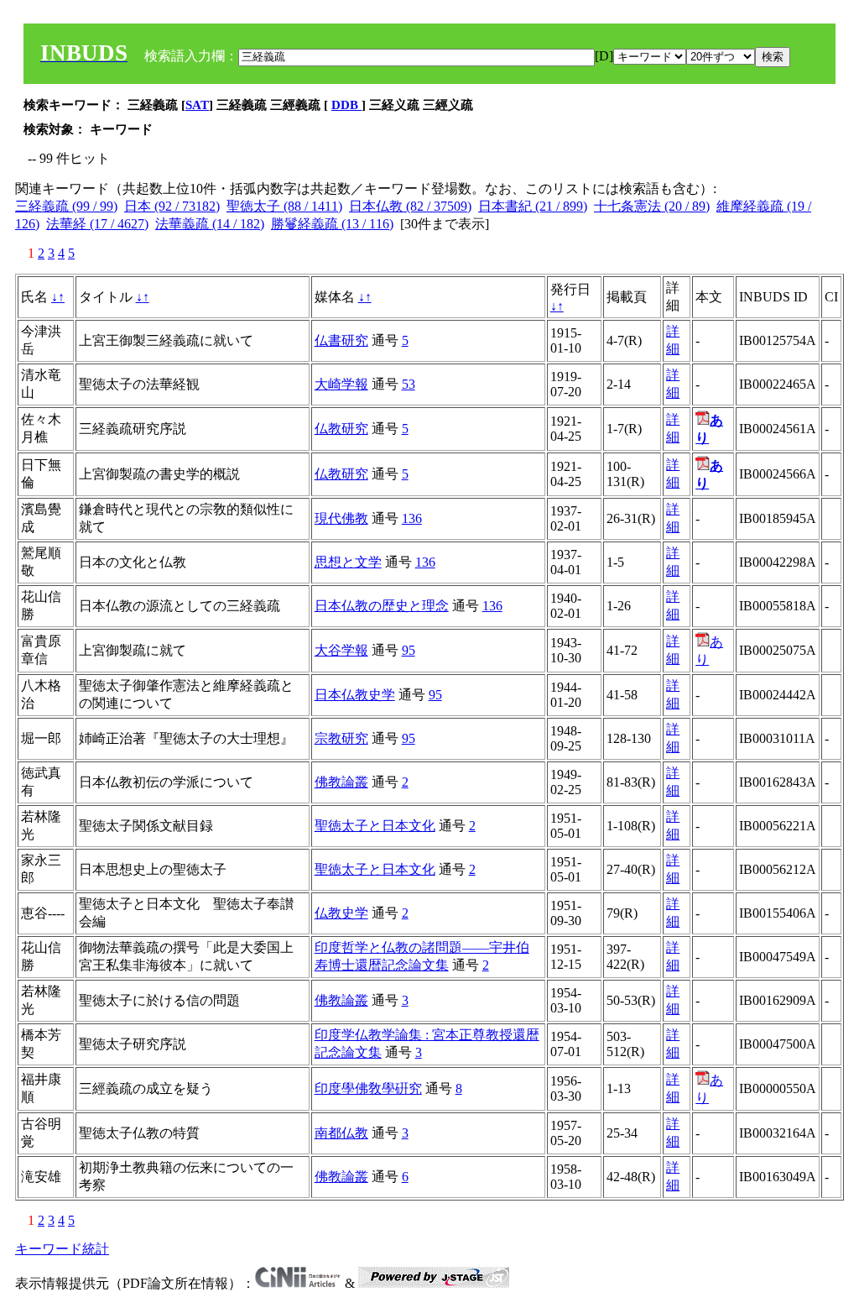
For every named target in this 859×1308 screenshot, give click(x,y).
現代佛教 (341, 518)
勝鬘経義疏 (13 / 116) (332, 224)
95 (408, 650)
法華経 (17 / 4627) (97, 224)
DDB (346, 105)
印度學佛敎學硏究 (368, 1088)
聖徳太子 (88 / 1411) (284, 206)
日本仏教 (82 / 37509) (410, 206)
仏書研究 (341, 340)
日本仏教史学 (355, 695)
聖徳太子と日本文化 (375, 826)
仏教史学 (341, 913)
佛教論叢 (341, 782)
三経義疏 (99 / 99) (66, 206)
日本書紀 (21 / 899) (532, 206)
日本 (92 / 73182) (172, 206)
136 (412, 518)
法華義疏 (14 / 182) (209, 224)
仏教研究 (341, 428)
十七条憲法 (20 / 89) (652, 206)
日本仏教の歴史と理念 (382, 606)
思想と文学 (348, 562)
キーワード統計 (62, 1249)
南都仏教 (341, 1133)
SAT (197, 105)
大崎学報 (341, 384)
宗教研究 (341, 738)
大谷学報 (341, 650)
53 (408, 384)
